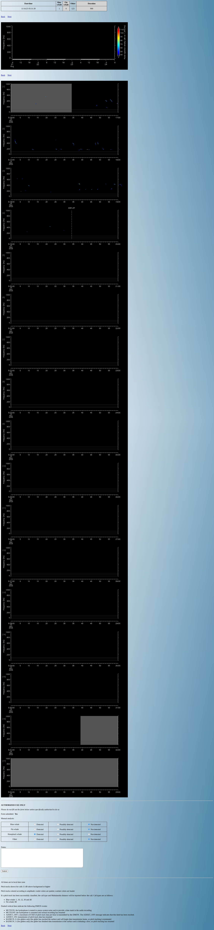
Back (3, 17)
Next (9, 17)
